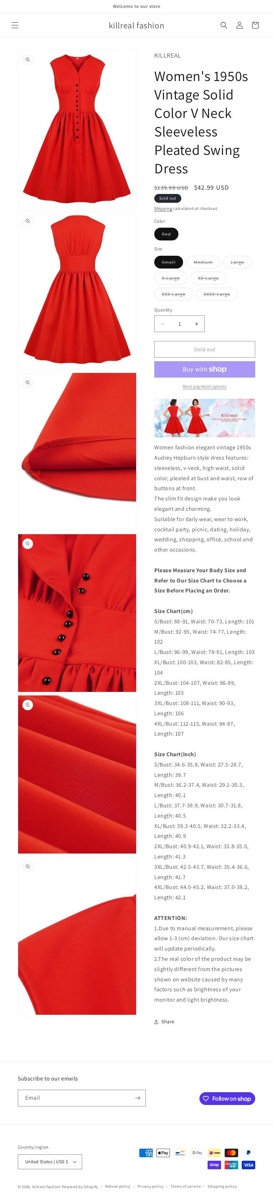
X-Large (174, 280)
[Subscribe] (137, 1098)
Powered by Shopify (80, 1186)
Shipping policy (222, 1186)
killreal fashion (46, 1186)
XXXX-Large (221, 295)
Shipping (163, 208)
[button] (15, 25)
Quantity (163, 310)
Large (241, 264)
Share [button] (168, 1021)
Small (172, 264)
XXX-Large (177, 295)
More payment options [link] (205, 386)
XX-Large (212, 280)
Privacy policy (151, 1186)
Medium (207, 264)
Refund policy (117, 1186)
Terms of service (185, 1186)
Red (170, 235)
